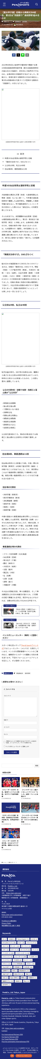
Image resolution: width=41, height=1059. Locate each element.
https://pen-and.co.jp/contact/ (12, 915)
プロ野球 (17, 960)
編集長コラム (8, 981)
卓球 (14, 971)
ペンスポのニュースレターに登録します (17, 746)
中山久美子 (7, 967)
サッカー (15, 946)
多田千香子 (7, 974)
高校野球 (24, 21)
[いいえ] (38, 1052)
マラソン (6, 964)
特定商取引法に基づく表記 (11, 925)
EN (4, 939)
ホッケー (28, 960)
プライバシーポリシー (24, 1056)
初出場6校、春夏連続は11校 (16, 169)
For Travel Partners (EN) (10, 1039)
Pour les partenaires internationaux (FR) (15, 1041)
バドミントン (7, 956)
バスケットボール (22, 953)
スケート (14, 950)
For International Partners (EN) (12, 1034)
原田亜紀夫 (18, 21)
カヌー (21, 942)
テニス (35, 950)
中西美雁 (17, 967)
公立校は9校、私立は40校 (15, 165)
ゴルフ (5, 946)
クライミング (31, 942)
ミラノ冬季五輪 (18, 964)
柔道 (28, 974)
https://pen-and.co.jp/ (13, 893)
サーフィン (26, 946)
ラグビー (30, 964)
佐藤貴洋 (6, 971)
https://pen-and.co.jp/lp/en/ (14, 1028)
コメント (7, 696)
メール (6, 727)
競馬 (23, 978)
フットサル (7, 960)
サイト (6, 734)
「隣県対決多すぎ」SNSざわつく (18, 162)
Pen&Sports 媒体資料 (9, 921)
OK (12, 1056)
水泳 (5, 978)
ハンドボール (8, 953)
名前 (6, 720)
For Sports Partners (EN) (10, 1037)
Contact (4, 1031)
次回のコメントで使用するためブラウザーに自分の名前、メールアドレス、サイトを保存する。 (21, 742)
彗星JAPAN (18, 974)
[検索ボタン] (36, 4)
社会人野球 (14, 978)
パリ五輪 (33, 956)
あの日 (34, 939)
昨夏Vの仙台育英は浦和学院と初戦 (18, 158)
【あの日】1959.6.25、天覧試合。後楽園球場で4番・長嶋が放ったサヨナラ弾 (25, 625)
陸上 (26, 981)
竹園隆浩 (32, 978)
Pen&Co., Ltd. (12, 886)
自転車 (18, 981)
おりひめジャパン (9, 942)
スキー (5, 950)
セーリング (25, 950)
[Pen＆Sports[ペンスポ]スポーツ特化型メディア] (20, 4)
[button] (14, 55)
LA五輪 (12, 939)
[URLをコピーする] (27, 55)
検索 (36, 765)
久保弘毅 (28, 967)
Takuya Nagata (23, 939)
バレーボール (20, 956)
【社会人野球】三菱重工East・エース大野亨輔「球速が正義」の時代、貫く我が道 (26, 611)
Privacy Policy (6, 923)
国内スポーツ (7, 21)
